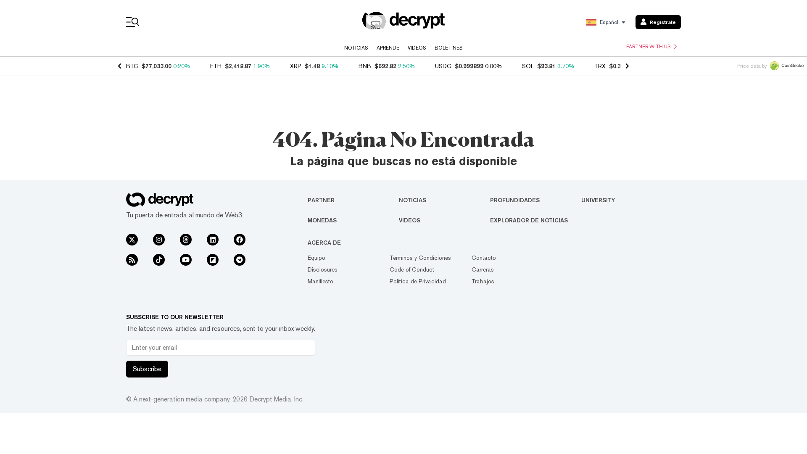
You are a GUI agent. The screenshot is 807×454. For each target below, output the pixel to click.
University (598, 200)
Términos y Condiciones (420, 257)
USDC (443, 66)
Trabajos (483, 281)
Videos (417, 48)
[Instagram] (159, 239)
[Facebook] (239, 239)
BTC (132, 66)
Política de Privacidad (418, 281)
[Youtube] (186, 260)
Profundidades (515, 200)
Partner (321, 200)
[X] (132, 239)
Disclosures (323, 269)
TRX (600, 66)
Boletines (449, 48)
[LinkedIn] (213, 239)
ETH (216, 66)
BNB (365, 66)
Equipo (316, 257)
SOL (528, 66)
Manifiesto (320, 281)
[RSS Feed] (132, 260)
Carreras (483, 269)
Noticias (356, 48)
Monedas (322, 220)
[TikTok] (159, 260)
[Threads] (186, 239)
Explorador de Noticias (529, 220)
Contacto (484, 257)
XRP (295, 66)
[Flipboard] (213, 260)
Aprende (388, 48)
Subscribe (147, 369)
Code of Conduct (412, 269)
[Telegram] (239, 260)
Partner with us (648, 47)
